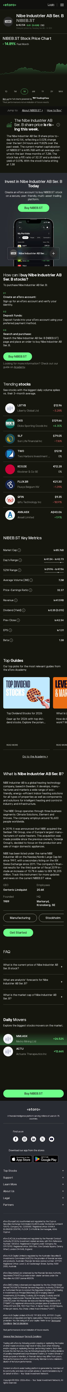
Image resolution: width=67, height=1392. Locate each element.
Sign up (6, 99)
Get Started (18, 932)
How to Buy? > (56, 110)
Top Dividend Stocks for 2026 (24, 713)
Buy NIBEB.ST (33, 208)
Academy (19, 367)
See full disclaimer (20, 1323)
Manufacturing (20, 918)
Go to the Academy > (35, 756)
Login (51, 4)
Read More (12, 745)
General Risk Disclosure (13, 1336)
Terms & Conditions (33, 1336)
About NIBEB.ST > (32, 110)
